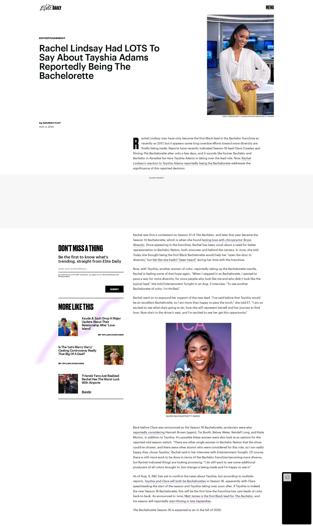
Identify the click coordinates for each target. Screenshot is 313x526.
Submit (114, 289)
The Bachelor (244, 496)
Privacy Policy (64, 276)
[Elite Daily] (50, 7)
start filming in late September (190, 501)
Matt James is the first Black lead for (210, 496)
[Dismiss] (307, 475)
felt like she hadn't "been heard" (174, 260)
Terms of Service (108, 275)
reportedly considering (149, 432)
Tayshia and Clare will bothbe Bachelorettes (175, 481)
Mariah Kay (52, 123)
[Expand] (285, 475)
